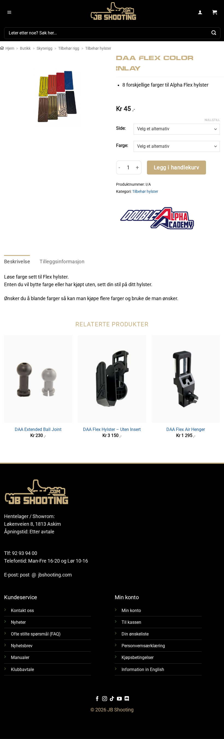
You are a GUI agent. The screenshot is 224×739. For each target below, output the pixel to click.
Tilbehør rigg (68, 48)
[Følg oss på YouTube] (119, 699)
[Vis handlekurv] (214, 12)
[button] (9, 12)
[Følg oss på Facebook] (97, 699)
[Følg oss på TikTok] (112, 699)
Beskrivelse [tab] (17, 261)
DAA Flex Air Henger (185, 429)
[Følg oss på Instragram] (104, 699)
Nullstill (212, 120)
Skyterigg (44, 48)
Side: (121, 128)
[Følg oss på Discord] (126, 699)
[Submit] (214, 33)
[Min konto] (200, 12)
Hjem (9, 48)
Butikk (25, 48)
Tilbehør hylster (98, 48)
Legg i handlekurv (176, 167)
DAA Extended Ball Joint (38, 429)
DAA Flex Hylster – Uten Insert (112, 429)
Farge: (122, 145)
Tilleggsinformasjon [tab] (62, 261)
